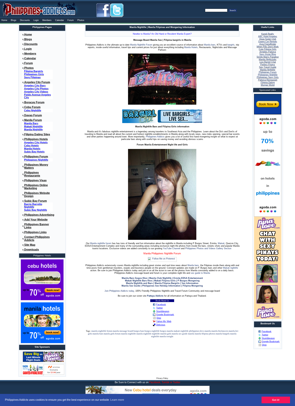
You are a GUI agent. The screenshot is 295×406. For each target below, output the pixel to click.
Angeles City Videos (36, 91)
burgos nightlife (152, 331)
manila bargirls (223, 333)
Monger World (268, 85)
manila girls (109, 333)
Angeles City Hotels (36, 142)
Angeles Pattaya (267, 51)
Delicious (160, 325)
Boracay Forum (34, 102)
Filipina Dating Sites (37, 134)
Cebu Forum (32, 107)
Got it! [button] (275, 400)
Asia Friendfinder (267, 44)
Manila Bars (31, 123)
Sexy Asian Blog (267, 54)
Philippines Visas (35, 180)
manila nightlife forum (101, 331)
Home (4, 20)
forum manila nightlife (125, 333)
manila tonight (166, 336)
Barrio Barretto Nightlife (33, 205)
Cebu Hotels (31, 145)
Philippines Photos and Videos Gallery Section (208, 248)
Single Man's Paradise (268, 57)
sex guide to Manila (200, 273)
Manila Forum (33, 120)
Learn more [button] (117, 399)
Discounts (25, 20)
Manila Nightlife (33, 129)
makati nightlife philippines (187, 331)
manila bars (98, 333)
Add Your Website (36, 219)
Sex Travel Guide (267, 67)
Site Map (29, 244)
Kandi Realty (267, 34)
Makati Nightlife (33, 126)
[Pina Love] (53, 361)
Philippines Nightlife (36, 160)
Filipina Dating (268, 82)
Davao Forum (33, 115)
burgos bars (139, 331)
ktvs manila (205, 331)
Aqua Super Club (267, 39)
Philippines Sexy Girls (268, 77)
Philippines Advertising (39, 214)
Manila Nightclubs (267, 59)
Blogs (13, 20)
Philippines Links (35, 232)
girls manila (172, 333)
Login (36, 20)
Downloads (31, 249)
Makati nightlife (230, 268)
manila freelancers (219, 331)
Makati (221, 243)
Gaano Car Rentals (267, 41)
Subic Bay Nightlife (35, 210)
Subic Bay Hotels (34, 151)
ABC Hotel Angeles (267, 36)
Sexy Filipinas (32, 77)
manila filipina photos (205, 333)
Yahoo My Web (163, 321)
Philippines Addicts (155, 136)
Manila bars (209, 44)
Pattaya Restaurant (267, 80)
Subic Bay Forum (35, 200)
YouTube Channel (171, 248)
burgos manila (166, 331)
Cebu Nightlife (32, 110)
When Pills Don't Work (268, 46)
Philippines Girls (34, 74)
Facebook (161, 304)
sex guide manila (186, 333)
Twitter (159, 308)
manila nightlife (143, 333)
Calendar (59, 20)
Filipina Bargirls (33, 71)
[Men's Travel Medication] (33, 374)
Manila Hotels (32, 148)
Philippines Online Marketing (36, 187)
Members (47, 20)
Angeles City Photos (36, 88)
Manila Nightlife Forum (141, 44)
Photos (80, 20)
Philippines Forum (36, 156)
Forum (70, 20)
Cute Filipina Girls (267, 49)
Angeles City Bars (35, 85)
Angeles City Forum (37, 82)
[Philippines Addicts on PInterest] (162, 261)
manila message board (123, 331)
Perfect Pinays (267, 64)
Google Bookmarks (165, 314)
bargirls (231, 44)
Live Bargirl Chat (267, 62)
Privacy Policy (162, 378)
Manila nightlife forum (100, 243)
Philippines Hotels (36, 139)
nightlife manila (159, 333)
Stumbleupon (162, 311)
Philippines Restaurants (32, 174)
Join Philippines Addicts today (119, 291)
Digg (159, 318)
